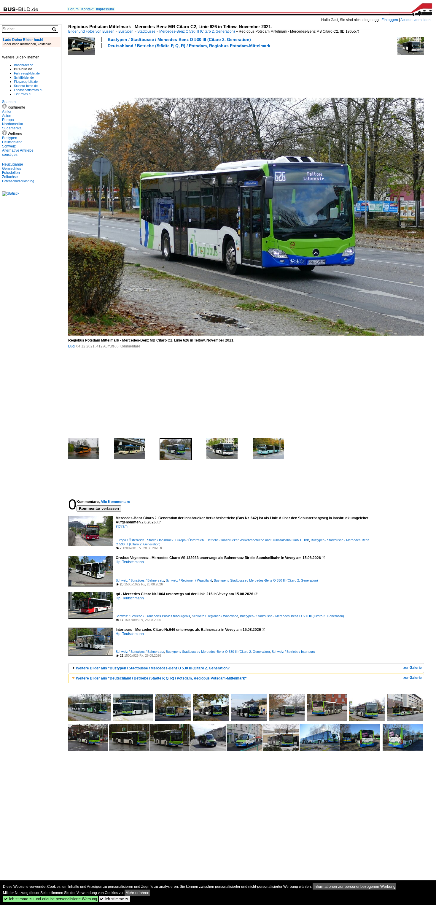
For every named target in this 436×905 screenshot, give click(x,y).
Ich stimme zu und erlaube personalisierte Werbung (50, 899)
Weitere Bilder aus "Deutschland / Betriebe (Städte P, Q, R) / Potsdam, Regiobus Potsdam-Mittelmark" (161, 678)
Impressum (105, 9)
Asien (6, 116)
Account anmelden (415, 20)
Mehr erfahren (137, 892)
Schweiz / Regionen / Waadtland (189, 580)
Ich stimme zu (114, 899)
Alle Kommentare (115, 502)
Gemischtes (11, 168)
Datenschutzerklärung (18, 181)
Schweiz (9, 146)
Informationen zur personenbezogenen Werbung (354, 886)
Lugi (71, 346)
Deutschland (12, 142)
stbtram (122, 526)
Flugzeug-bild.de (26, 81)
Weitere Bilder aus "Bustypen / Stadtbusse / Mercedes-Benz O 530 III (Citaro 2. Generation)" (153, 668)
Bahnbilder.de (23, 65)
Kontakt (87, 9)
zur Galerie (412, 668)
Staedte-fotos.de (26, 86)
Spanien (9, 102)
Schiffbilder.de (24, 77)
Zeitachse (10, 177)
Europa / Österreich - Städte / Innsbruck (145, 540)
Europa (8, 120)
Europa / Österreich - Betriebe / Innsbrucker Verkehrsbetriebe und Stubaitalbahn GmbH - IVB (242, 540)
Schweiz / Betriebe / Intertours (293, 651)
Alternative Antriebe (18, 150)
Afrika (6, 111)
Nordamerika (12, 124)
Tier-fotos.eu (23, 94)
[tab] (246, 668)
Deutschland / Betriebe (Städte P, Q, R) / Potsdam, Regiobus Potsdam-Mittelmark (189, 45)
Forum (73, 9)
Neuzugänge (12, 164)
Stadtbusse (146, 31)
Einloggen (389, 20)
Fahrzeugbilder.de (27, 73)
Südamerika (12, 128)
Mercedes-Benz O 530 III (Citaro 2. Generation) (197, 31)
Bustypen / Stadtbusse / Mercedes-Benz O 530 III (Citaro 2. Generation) (179, 39)
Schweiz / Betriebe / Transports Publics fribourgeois (153, 616)
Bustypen (125, 31)
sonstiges (9, 155)
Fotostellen (11, 173)
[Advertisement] (176, 72)
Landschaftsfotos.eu (28, 90)
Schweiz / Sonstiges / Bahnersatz (140, 580)
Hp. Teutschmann (130, 562)
